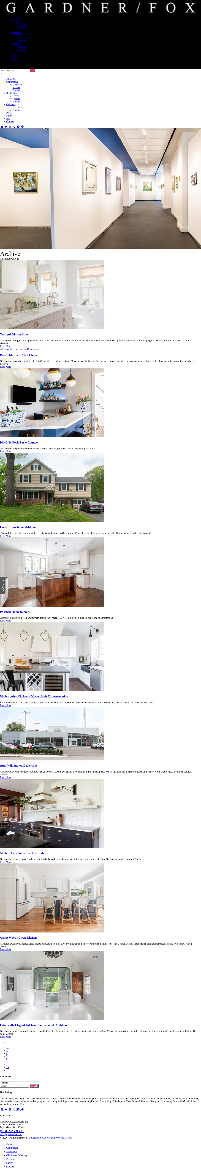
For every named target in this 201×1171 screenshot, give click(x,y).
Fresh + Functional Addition (18, 527)
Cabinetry (16, 43)
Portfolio (21, 29)
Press (13, 52)
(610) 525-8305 (12, 1131)
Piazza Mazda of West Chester (19, 355)
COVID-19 (2, 585)
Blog (13, 57)
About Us (16, 18)
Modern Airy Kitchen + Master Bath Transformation (34, 696)
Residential (16, 32)
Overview (22, 24)
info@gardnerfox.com (11, 1134)
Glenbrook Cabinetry (16, 1155)
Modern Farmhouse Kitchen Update (23, 853)
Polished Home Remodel (15, 611)
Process (21, 26)
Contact (15, 60)
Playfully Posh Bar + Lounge (19, 442)
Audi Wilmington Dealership (18, 765)
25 (7, 1067)
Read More (5, 346)
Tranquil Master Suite (14, 334)
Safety (14, 55)
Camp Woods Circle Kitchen (18, 937)
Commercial (17, 21)
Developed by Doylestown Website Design (50, 1137)
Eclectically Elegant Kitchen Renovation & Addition (33, 1025)
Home (9, 1144)
